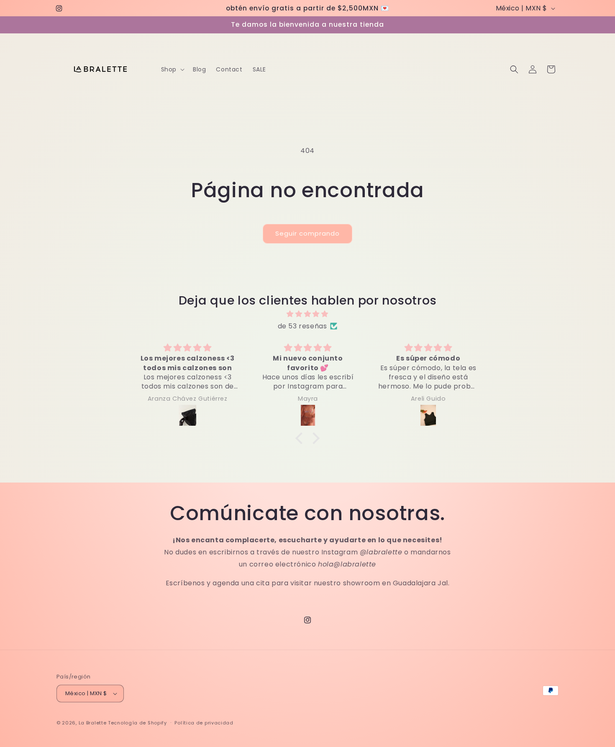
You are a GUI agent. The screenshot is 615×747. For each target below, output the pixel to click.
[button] (172, 69)
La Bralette (93, 722)
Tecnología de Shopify (137, 722)
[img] (307, 314)
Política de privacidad (203, 722)
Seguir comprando (307, 233)
